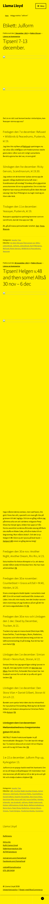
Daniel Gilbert (8, 797)
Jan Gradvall (15, 802)
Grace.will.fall (20, 799)
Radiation (25, 808)
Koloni (10, 712)
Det (37, 226)
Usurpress (39, 811)
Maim (26, 805)
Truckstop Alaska (28, 811)
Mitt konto (8, 899)
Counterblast (37, 794)
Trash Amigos (14, 811)
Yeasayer (6, 251)
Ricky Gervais (15, 248)
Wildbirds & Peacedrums (31, 248)
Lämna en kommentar (11, 36)
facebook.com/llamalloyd (14, 861)
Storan (5, 811)
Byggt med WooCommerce (31, 889)
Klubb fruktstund (35, 802)
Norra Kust (7, 808)
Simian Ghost (35, 808)
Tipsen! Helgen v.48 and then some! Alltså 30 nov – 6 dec (24, 277)
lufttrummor (13, 805)
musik (14, 240)
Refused (26, 146)
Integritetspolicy (10, 889)
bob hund (14, 794)
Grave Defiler (31, 799)
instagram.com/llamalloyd (14, 858)
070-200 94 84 (8, 870)
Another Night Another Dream (25, 791)
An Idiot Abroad (16, 243)
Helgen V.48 (8, 541)
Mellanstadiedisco (36, 805)
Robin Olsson (35, 33)
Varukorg (38, 897)
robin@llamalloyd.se (12, 867)
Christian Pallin (25, 794)
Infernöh (6, 802)
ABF (11, 791)
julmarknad (24, 246)
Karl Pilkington (36, 246)
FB (31, 220)
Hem (7, 15)
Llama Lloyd (13, 5)
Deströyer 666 (8, 799)
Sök (24, 899)
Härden (40, 799)
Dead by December (22, 797)
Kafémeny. (7, 836)
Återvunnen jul (29, 243)
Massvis (6, 229)
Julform (16, 246)
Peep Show (16, 808)
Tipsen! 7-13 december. (15, 44)
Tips (19, 240)
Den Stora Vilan (36, 797)
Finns (42, 226)
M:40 (21, 805)
